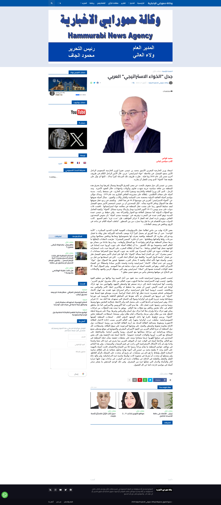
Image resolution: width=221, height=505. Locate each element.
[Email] (134, 380)
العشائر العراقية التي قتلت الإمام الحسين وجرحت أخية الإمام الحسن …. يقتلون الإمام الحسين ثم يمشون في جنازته (61, 259)
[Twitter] (94, 82)
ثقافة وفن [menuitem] (101, 3)
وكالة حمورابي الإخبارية (160, 3)
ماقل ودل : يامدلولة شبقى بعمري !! (62, 246)
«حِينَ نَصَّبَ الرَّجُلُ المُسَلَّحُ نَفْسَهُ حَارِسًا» (103, 414)
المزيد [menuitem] (84, 3)
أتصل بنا (50, 501)
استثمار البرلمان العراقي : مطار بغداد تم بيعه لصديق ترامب (69, 293)
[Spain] (65, 163)
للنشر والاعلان (68, 501)
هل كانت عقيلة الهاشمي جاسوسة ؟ (62, 271)
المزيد (60, 163)
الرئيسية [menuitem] (140, 3)
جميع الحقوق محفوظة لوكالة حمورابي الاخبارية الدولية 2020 (151, 501)
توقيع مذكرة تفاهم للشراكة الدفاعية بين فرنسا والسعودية (70, 313)
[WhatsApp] (91, 82)
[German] (71, 163)
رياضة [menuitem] (92, 3)
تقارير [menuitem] (123, 3)
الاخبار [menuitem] (132, 3)
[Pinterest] (140, 380)
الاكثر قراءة (77, 236)
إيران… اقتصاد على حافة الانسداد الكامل (163, 414)
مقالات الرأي (157, 71)
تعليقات (58, 236)
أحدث (169, 480)
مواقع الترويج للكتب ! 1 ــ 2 (133, 413)
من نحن (58, 501)
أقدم (93, 480)
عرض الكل (93, 387)
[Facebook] (98, 82)
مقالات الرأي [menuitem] (113, 3)
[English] (84, 163)
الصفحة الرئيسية (167, 71)
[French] (78, 163)
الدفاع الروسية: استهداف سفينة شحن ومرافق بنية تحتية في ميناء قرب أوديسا (70, 303)
